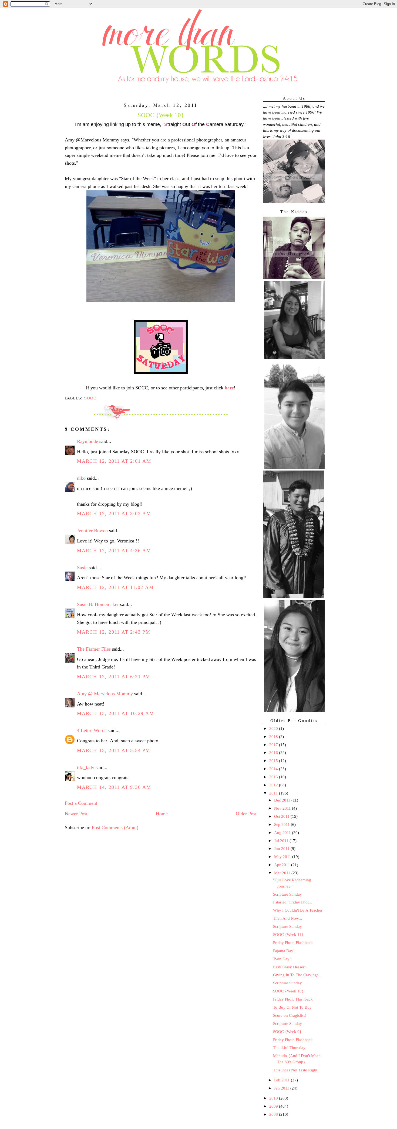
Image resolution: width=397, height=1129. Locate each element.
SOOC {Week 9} (287, 1031)
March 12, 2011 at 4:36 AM (114, 550)
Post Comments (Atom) (115, 827)
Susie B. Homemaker (98, 604)
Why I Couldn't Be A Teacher (297, 910)
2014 (274, 769)
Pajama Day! (284, 951)
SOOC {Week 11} (288, 934)
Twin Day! (282, 959)
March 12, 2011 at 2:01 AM (114, 461)
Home (162, 813)
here (229, 387)
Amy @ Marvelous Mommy (105, 693)
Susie (82, 567)
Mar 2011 (282, 873)
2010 (274, 1098)
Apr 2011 (282, 865)
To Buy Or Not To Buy (292, 1007)
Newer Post (76, 813)
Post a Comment (81, 803)
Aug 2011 (283, 832)
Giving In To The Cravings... (297, 975)
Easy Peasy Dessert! (290, 967)
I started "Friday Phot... (292, 902)
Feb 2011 (282, 1080)
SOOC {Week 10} (288, 991)
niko (81, 478)
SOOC (90, 398)
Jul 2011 (282, 841)
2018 (274, 736)
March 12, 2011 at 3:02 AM (114, 513)
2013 (274, 777)
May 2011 (283, 857)
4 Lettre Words (91, 730)
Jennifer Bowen (92, 530)
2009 (274, 1106)
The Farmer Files (94, 649)
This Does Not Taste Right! (296, 1070)
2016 (274, 752)
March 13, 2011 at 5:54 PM (113, 750)
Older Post (246, 813)
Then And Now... (287, 918)
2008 (274, 1114)
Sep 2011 (282, 824)
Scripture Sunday (287, 894)
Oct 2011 (282, 816)
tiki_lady (85, 767)
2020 (274, 728)
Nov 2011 (283, 808)
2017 (274, 745)
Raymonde (87, 441)
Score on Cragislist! (289, 1015)
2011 (274, 793)
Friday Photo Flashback (293, 943)
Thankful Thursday (289, 1047)
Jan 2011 (282, 1088)
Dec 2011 (282, 800)
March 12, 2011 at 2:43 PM (113, 632)
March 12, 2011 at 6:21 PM (113, 676)
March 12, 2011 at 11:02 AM (115, 587)
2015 (274, 761)
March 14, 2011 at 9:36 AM (114, 787)
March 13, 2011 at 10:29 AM (115, 713)
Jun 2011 (282, 848)
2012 (274, 785)
